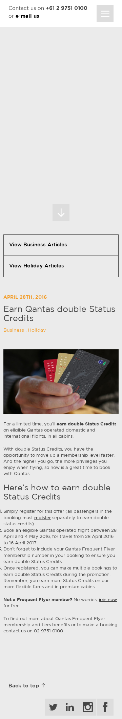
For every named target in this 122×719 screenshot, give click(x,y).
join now (108, 600)
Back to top (24, 686)
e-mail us (27, 16)
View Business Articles (38, 245)
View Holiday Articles (36, 266)
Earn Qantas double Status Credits (59, 314)
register (42, 518)
